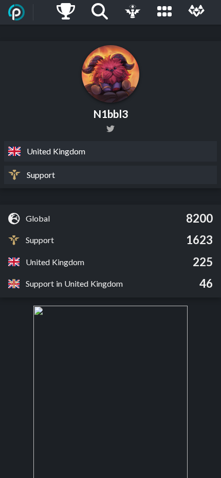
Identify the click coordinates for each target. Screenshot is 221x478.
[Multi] (196, 12)
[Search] (99, 12)
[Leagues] (164, 12)
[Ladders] (65, 12)
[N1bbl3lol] (110, 129)
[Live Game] (132, 12)
